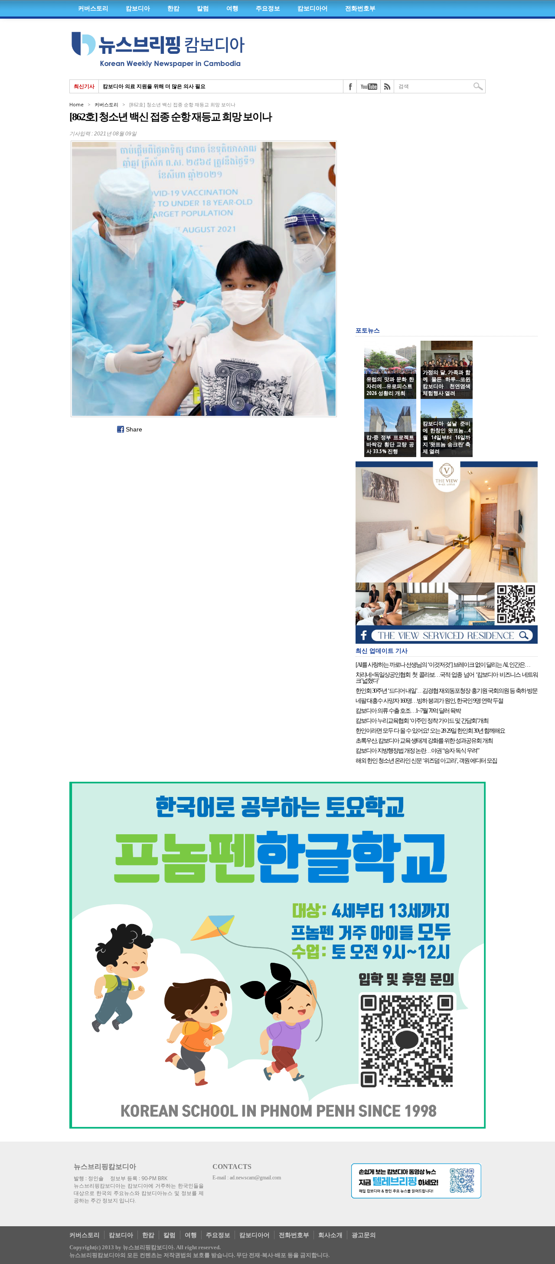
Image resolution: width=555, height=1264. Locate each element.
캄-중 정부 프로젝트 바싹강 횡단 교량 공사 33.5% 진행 (390, 444)
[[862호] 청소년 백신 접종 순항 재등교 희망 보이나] (203, 279)
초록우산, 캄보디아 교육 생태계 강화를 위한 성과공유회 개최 (424, 741)
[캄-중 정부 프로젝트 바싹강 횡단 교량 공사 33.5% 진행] (390, 428)
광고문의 (364, 1235)
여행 (232, 8)
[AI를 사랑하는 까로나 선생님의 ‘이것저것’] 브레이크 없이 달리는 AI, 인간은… (443, 665)
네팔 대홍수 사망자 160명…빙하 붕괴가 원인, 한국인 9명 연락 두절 (429, 701)
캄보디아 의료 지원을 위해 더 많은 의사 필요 (154, 86)
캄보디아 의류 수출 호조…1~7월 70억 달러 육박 (408, 711)
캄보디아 (138, 8)
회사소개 (330, 1235)
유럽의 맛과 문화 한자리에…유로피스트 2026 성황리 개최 (390, 386)
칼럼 (203, 8)
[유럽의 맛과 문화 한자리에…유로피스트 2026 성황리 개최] (390, 370)
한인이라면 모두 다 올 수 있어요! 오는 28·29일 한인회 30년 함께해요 (430, 731)
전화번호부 (360, 8)
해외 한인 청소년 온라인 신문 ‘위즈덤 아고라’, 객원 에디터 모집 (426, 761)
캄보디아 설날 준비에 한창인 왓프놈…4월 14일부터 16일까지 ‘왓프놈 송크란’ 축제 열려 (446, 437)
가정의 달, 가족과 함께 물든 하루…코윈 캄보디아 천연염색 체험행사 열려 (446, 383)
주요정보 (268, 8)
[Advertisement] (421, 156)
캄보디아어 (312, 8)
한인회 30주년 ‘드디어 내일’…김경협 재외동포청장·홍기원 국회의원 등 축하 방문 (446, 691)
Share (134, 429)
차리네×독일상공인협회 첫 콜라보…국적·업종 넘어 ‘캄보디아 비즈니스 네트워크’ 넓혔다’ (447, 678)
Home (76, 104)
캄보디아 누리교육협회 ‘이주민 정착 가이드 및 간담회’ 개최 (422, 721)
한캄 (173, 8)
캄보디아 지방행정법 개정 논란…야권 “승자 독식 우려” (417, 751)
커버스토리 (93, 8)
